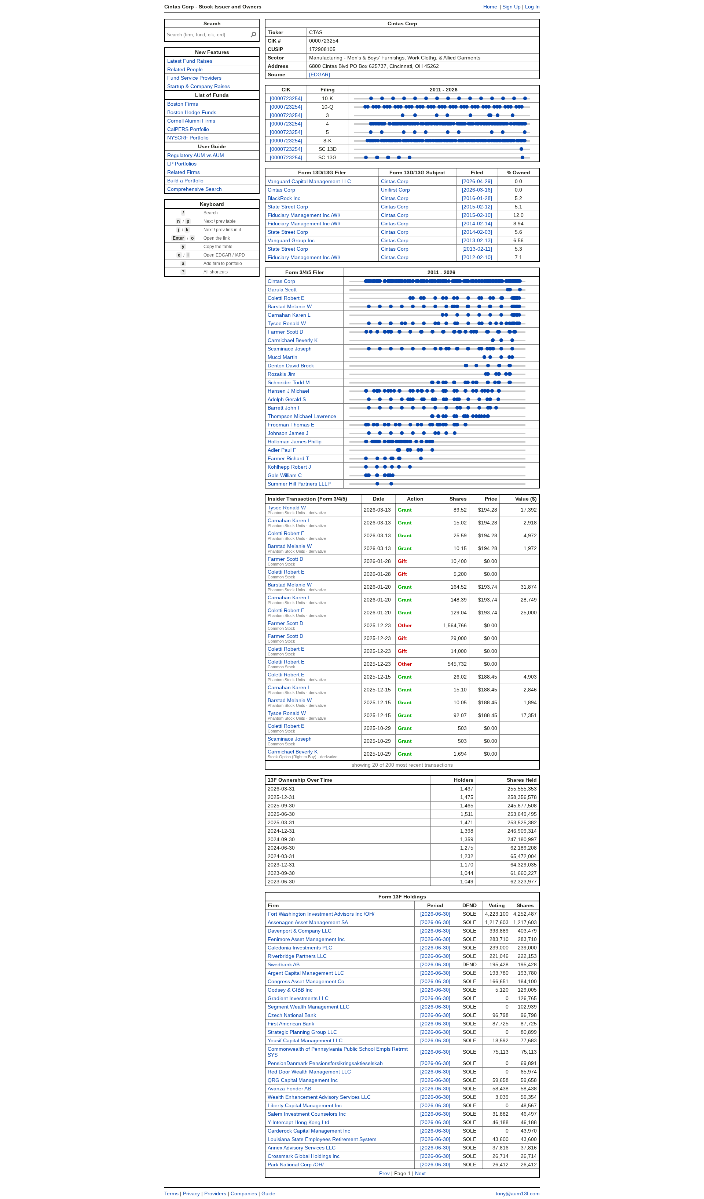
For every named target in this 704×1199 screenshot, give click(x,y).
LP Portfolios (182, 164)
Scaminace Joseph (290, 349)
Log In (532, 7)
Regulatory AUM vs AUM (195, 155)
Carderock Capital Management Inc (309, 1131)
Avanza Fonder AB (289, 1088)
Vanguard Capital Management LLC (309, 181)
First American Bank (291, 1024)
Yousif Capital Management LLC (305, 1040)
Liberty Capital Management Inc (305, 1105)
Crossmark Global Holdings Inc (304, 1156)
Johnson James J (288, 433)
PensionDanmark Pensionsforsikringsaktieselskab (325, 1063)
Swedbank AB (284, 964)
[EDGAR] (319, 74)
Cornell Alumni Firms (191, 121)
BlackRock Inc (284, 198)
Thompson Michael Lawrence (302, 416)
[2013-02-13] (477, 240)
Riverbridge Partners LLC (297, 956)
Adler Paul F (282, 450)
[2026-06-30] (435, 914)
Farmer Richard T (288, 458)
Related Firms (183, 172)
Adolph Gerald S (287, 399)
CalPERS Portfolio (188, 129)
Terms (171, 1193)
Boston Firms (182, 104)
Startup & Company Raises (198, 86)
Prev (384, 1173)
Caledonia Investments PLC (300, 948)
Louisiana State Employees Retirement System (322, 1139)
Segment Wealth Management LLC (308, 1007)
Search (212, 23)
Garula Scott (282, 290)
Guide (268, 1193)
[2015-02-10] (477, 215)
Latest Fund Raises (189, 61)
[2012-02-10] (477, 257)
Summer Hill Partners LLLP (299, 484)
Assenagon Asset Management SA (308, 922)
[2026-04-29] (477, 181)
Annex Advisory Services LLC (302, 1148)
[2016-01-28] (477, 198)
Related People (185, 69)
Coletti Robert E (286, 298)
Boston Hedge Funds (191, 112)
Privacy (191, 1193)
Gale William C (285, 475)
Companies (244, 1193)
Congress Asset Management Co (306, 981)
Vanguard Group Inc (291, 240)
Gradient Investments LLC (298, 998)
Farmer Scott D (285, 332)
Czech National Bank (292, 1015)
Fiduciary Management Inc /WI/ (304, 215)
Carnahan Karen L (289, 315)
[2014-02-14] (477, 223)
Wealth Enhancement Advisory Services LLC (319, 1097)
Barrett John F (284, 408)
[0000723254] (286, 98)
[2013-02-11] (477, 249)
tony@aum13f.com (518, 1193)
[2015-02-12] (477, 207)
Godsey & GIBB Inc (290, 990)
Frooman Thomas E (291, 425)
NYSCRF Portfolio (188, 138)
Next (420, 1173)
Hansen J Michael (288, 391)
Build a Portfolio (185, 181)
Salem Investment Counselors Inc (307, 1114)
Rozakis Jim (282, 374)
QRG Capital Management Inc (303, 1080)
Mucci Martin (282, 357)
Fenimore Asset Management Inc (306, 939)
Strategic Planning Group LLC (302, 1032)
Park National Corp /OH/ (296, 1164)
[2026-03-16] (477, 190)
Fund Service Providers (194, 78)
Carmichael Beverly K (293, 340)
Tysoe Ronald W (287, 323)
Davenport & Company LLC (299, 931)
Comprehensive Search (194, 189)
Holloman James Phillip (295, 441)
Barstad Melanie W (290, 306)
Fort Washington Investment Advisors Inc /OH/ (321, 914)
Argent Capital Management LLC (306, 973)
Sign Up (511, 7)
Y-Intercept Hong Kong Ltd (298, 1122)
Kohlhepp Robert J (289, 467)
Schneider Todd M (289, 382)
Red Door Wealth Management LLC (309, 1072)
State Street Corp (288, 207)
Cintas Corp (394, 181)
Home (490, 7)
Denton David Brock (291, 365)
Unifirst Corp (395, 190)
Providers (215, 1193)
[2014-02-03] (477, 232)
